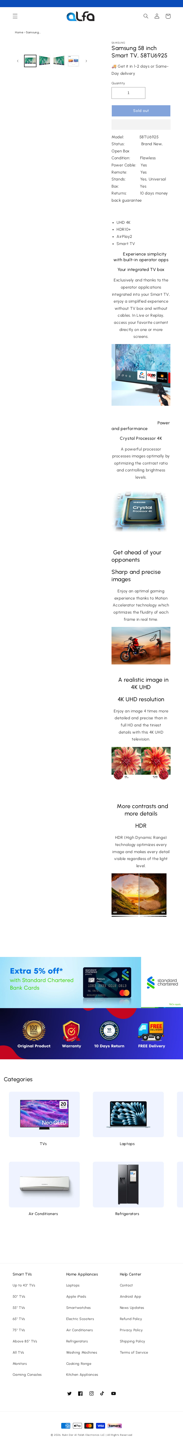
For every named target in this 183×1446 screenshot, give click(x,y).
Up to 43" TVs (24, 1285)
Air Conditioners (43, 1213)
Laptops (127, 1143)
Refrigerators (127, 1213)
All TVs (18, 1352)
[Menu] (15, 16)
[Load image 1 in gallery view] (30, 61)
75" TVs (19, 1330)
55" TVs (19, 1308)
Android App (130, 1296)
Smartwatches (78, 1308)
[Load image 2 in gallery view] (45, 61)
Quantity (118, 83)
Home (19, 32)
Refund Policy (131, 1319)
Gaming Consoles (27, 1374)
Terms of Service (134, 1352)
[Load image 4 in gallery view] (73, 61)
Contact (126, 1285)
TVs (43, 1143)
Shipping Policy (132, 1341)
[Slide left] (18, 61)
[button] (141, 125)
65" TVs (19, 1319)
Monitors (20, 1363)
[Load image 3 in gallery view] (59, 61)
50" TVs (19, 1296)
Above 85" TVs (25, 1341)
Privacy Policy (131, 1330)
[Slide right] (86, 61)
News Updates (132, 1308)
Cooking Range (79, 1363)
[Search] (146, 16)
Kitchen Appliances (82, 1374)
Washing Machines (81, 1352)
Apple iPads (76, 1296)
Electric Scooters (80, 1319)
